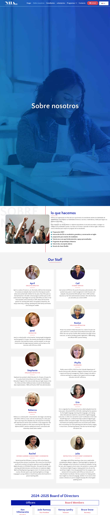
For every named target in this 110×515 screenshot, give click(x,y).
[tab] (30, 502)
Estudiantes (50, 3)
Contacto (82, 3)
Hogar (29, 3)
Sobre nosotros (38, 3)
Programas (71, 3)
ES (104, 3)
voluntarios (61, 3)
